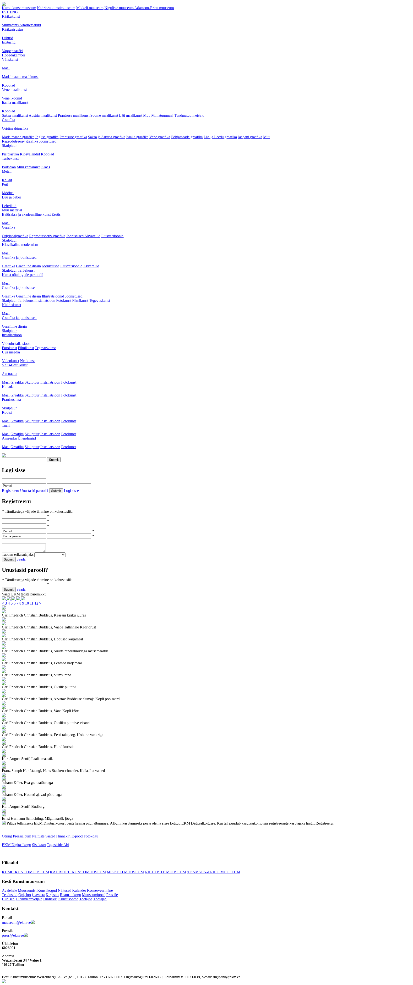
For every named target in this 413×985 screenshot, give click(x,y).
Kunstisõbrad (68, 899)
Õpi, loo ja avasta (31, 895)
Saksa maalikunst (15, 115)
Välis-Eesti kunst (14, 365)
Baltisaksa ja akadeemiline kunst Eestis (31, 214)
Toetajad (85, 899)
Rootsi (7, 412)
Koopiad (8, 85)
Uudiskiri (50, 899)
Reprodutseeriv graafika (20, 141)
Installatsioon (45, 300)
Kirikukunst (11, 16)
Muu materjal (12, 210)
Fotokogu (91, 836)
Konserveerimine (100, 890)
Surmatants (10, 25)
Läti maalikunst (130, 115)
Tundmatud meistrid (189, 115)
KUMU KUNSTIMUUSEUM (25, 872)
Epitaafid (9, 42)
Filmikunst (80, 300)
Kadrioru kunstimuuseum (56, 8)
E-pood (77, 836)
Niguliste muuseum (119, 8)
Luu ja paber (11, 197)
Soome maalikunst (104, 115)
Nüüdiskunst (11, 305)
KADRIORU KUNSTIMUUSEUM (78, 872)
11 (31, 603)
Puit (5, 184)
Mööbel (8, 193)
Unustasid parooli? (34, 491)
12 (36, 603)
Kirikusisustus (12, 29)
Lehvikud (9, 206)
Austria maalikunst (43, 115)
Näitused (64, 890)
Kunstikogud (47, 890)
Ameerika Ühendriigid (19, 438)
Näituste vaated (43, 836)
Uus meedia (11, 352)
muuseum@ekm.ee (16, 922)
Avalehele (9, 890)
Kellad (7, 180)
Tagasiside (55, 845)
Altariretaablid (30, 25)
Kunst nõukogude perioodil (22, 275)
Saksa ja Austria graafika (106, 137)
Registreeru (10, 491)
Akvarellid (92, 236)
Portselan (9, 167)
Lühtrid (7, 38)
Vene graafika (159, 137)
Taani (6, 425)
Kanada (8, 387)
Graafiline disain (28, 266)
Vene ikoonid (12, 98)
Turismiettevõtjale (29, 899)
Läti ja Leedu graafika (220, 137)
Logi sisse (71, 491)
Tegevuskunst (99, 300)
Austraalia (9, 374)
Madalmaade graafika (18, 137)
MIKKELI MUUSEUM (125, 872)
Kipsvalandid (30, 154)
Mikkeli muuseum (89, 8)
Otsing (7, 836)
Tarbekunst (10, 158)
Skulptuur (9, 145)
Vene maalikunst (14, 90)
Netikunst (27, 361)
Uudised (8, 899)
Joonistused (47, 141)
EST (5, 12)
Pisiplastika (10, 154)
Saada (21, 559)
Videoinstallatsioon (16, 343)
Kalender (79, 890)
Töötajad (100, 899)
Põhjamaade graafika (187, 137)
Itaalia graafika (137, 137)
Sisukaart (39, 845)
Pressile (112, 895)
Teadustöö (9, 895)
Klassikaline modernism (20, 244)
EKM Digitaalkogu (16, 845)
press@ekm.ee (13, 935)
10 (27, 603)
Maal (6, 68)
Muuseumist (27, 890)
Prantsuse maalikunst (73, 115)
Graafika (8, 120)
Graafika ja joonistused (19, 257)
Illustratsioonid (112, 236)
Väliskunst (10, 59)
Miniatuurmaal (162, 115)
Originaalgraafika (15, 128)
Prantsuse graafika (73, 137)
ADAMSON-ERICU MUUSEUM (213, 872)
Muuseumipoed (93, 895)
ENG (14, 12)
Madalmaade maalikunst (20, 77)
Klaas (45, 167)
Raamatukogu (70, 895)
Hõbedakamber (13, 55)
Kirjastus (52, 895)
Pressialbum (22, 836)
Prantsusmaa (11, 399)
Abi (66, 845)
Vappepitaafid (12, 51)
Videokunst (10, 361)
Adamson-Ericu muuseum (154, 8)
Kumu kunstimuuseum (19, 8)
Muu (146, 115)
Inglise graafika (47, 137)
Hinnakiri (63, 836)
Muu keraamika (28, 167)
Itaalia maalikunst (15, 102)
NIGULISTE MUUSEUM (165, 872)
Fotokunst (63, 300)
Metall (6, 171)
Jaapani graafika (250, 137)
